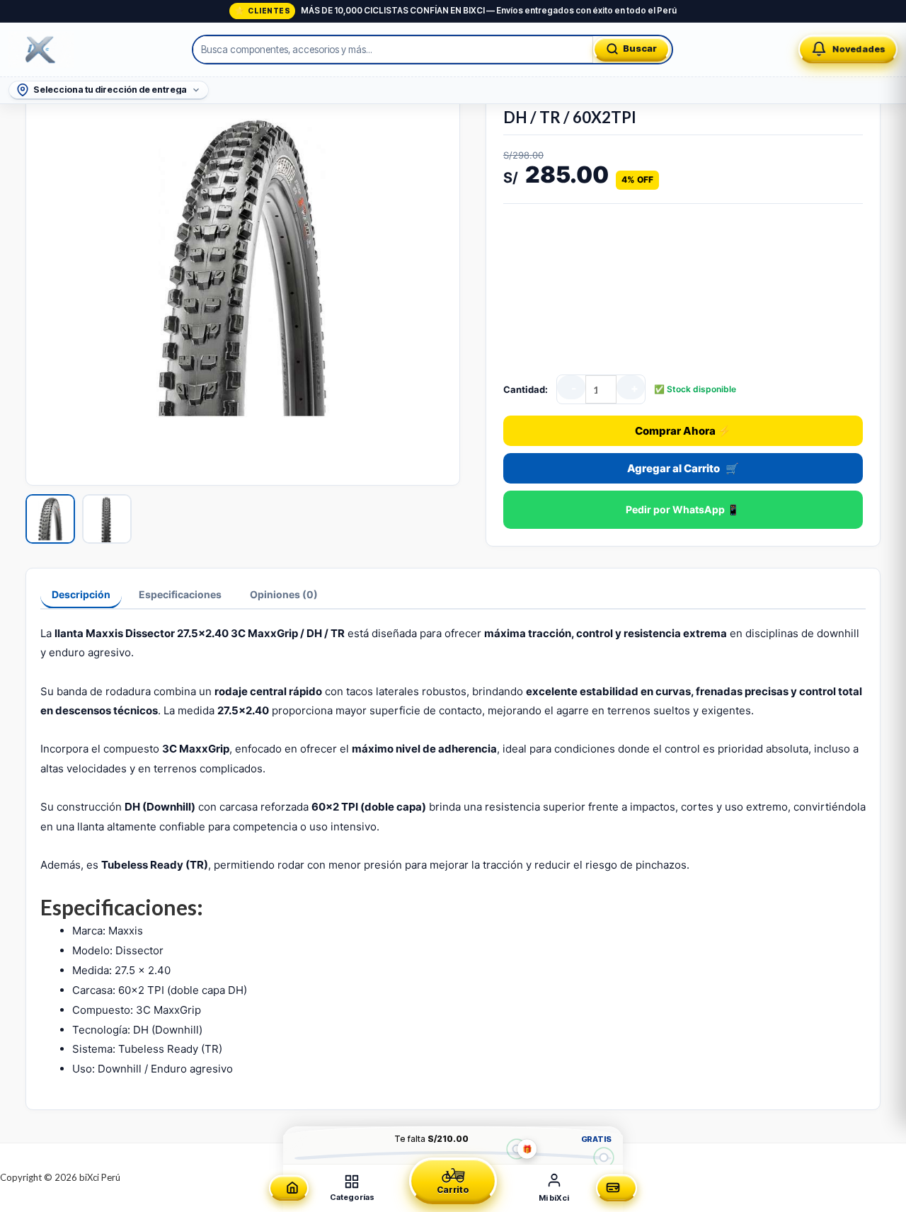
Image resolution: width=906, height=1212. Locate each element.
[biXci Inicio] (41, 49)
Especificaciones (180, 594)
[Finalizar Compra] (616, 1188)
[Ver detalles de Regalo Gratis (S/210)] (516, 1148)
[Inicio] (289, 1188)
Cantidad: (525, 389)
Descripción (81, 594)
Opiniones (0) (284, 594)
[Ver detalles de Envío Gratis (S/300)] (603, 1157)
